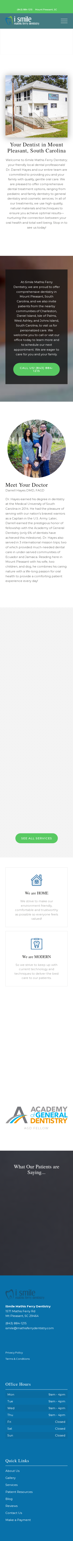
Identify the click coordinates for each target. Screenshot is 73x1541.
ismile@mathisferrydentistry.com (29, 1328)
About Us (12, 1471)
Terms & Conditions (17, 1358)
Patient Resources (19, 1492)
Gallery (10, 1478)
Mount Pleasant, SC (46, 9)
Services (11, 1485)
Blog (8, 1499)
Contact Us (13, 1513)
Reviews (11, 1506)
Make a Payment (18, 1520)
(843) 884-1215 (24, 9)
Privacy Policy (14, 1352)
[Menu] (62, 21)
